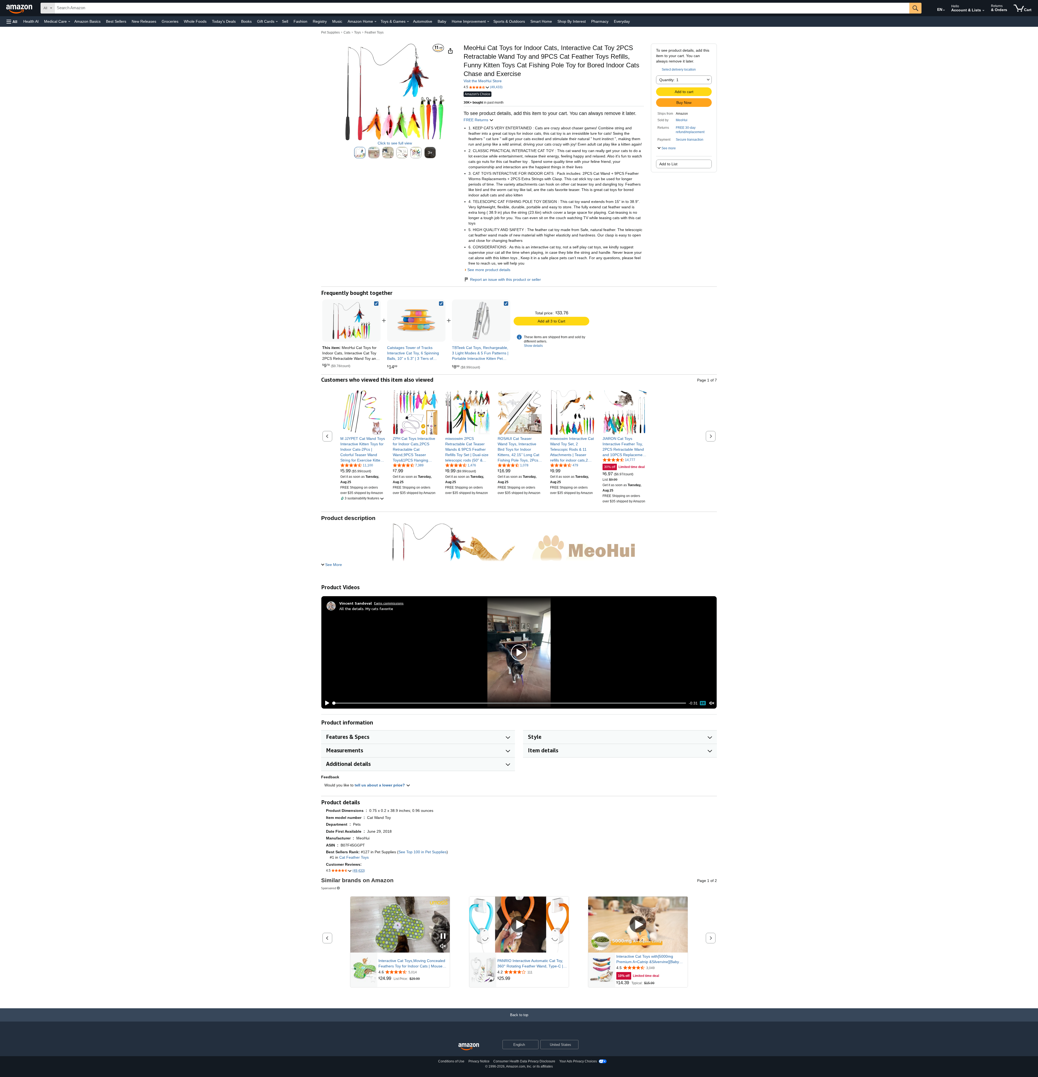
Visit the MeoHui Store (483, 81)
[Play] (325, 703)
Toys (357, 32)
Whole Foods (195, 21)
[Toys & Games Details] (408, 21)
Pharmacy (599, 21)
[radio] (359, 152)
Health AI (31, 21)
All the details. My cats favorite (366, 608)
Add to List (668, 164)
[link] (416, 321)
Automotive (422, 21)
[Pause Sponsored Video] (443, 936)
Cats (347, 32)
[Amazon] (19, 8)
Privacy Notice (479, 1061)
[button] (12, 21)
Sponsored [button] (328, 888)
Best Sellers (116, 21)
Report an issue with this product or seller (505, 279)
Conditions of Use (451, 1061)
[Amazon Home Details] (375, 21)
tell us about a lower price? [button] (380, 785)
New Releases (144, 21)
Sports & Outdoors (509, 21)
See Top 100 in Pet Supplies (422, 852)
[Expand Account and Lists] (983, 10)
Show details (533, 346)
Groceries (170, 21)
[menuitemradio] (703, 703)
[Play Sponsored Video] (519, 924)
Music (337, 21)
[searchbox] (482, 8)
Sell (285, 21)
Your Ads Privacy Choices (578, 1061)
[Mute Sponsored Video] (443, 946)
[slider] (509, 703)
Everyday (622, 21)
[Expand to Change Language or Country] (944, 10)
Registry (320, 21)
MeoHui (681, 120)
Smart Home (541, 21)
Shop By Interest (571, 21)
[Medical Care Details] (69, 21)
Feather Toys (374, 32)
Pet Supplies (330, 32)
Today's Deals (224, 21)
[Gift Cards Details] (277, 21)
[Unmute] (711, 703)
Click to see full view (395, 143)
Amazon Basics (87, 21)
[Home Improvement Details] (488, 21)
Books (246, 21)
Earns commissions (389, 603)
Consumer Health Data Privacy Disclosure (524, 1061)
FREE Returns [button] (476, 120)
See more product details (488, 270)
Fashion (300, 21)
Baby (442, 21)
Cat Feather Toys (354, 857)
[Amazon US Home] (468, 1046)
